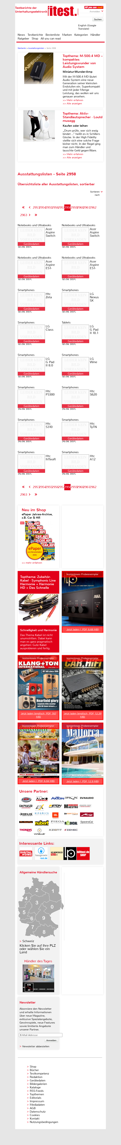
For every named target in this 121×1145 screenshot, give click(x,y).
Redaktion (36, 1077)
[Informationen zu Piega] (57, 823)
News (21, 35)
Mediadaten (37, 1105)
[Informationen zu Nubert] (42, 823)
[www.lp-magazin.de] (70, 862)
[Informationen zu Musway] (26, 823)
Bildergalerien (38, 1084)
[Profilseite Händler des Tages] (38, 991)
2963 (23, 215)
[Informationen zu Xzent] (55, 831)
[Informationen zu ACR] (26, 799)
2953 (36, 207)
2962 (92, 207)
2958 (67, 207)
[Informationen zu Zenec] (71, 831)
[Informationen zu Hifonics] (42, 815)
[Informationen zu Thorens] (26, 831)
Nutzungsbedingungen (44, 1122)
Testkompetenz (39, 1073)
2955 (48, 207)
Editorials (35, 1098)
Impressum (37, 1101)
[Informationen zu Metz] (87, 815)
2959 (74, 207)
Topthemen (37, 1094)
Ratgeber (23, 38)
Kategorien (81, 35)
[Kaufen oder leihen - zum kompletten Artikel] (40, 136)
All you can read (51, 38)
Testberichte (35, 35)
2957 (61, 207)
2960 (80, 207)
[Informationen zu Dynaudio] (87, 799)
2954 (42, 207)
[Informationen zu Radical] (71, 823)
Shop (35, 38)
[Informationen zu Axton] (57, 799)
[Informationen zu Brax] (71, 799)
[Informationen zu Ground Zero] (84, 807)
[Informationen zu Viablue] (39, 831)
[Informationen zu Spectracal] (87, 823)
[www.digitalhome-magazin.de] (25, 862)
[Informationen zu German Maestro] (71, 807)
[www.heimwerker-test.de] (56, 862)
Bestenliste (53, 35)
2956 (55, 207)
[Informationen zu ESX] (39, 807)
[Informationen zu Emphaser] (26, 807)
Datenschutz (38, 1112)
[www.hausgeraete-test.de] (41, 862)
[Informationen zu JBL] (55, 815)
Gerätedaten (37, 1080)
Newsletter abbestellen (35, 1046)
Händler (95, 35)
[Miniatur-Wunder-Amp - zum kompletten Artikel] (40, 80)
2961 (86, 207)
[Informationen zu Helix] (26, 815)
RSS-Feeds (37, 1091)
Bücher (34, 1070)
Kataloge (35, 1087)
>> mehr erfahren (32, 562)
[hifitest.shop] (83, 862)
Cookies (35, 1115)
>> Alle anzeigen (72, 103)
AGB (33, 1108)
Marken (67, 35)
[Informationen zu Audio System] (42, 799)
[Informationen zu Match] (71, 815)
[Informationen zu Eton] (55, 807)
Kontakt (34, 1118)
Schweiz (28, 941)
